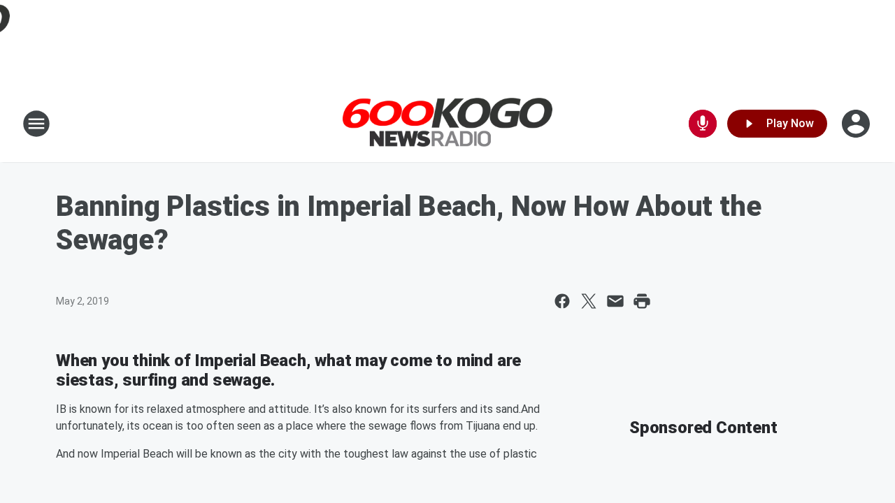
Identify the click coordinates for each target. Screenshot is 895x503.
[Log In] (857, 124)
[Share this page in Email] (615, 301)
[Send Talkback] (703, 124)
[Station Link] (447, 124)
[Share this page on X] (589, 301)
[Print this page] (642, 301)
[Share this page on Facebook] (562, 301)
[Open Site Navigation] (36, 124)
